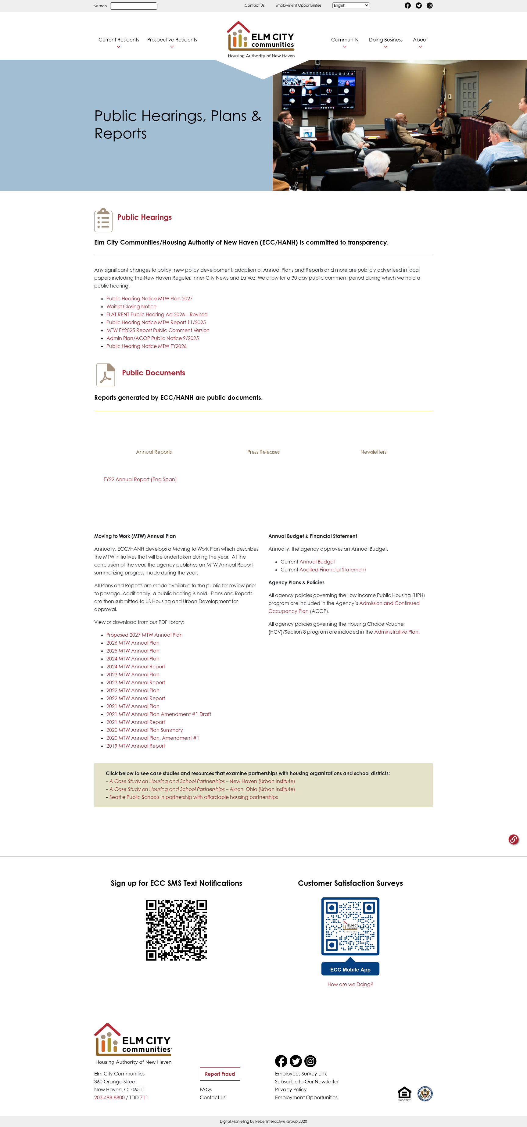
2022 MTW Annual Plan (133, 690)
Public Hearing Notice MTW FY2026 (146, 346)
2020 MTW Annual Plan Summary (144, 730)
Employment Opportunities (298, 5)
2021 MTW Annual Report (135, 722)
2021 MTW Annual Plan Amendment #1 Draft (158, 714)
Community (345, 40)
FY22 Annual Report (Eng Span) (140, 479)
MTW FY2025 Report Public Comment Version (158, 330)
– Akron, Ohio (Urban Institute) (202, 789)
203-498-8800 (109, 1097)
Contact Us (254, 5)
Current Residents (119, 40)
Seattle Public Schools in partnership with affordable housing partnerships (193, 797)
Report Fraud (220, 1074)
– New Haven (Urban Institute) (202, 781)
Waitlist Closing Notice (131, 306)
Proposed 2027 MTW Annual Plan (144, 635)
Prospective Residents (172, 40)
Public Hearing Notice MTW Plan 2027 (149, 298)
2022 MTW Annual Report (135, 698)
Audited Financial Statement (332, 570)
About (420, 40)
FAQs (206, 1089)
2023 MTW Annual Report (135, 682)
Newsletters (373, 452)
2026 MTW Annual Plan (133, 643)
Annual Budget (317, 562)
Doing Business (386, 40)
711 (144, 1097)
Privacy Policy (291, 1089)
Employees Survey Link (301, 1074)
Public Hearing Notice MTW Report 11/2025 (156, 322)
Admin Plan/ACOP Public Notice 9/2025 (152, 338)
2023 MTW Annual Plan (133, 674)
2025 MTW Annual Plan (133, 651)
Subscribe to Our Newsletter (307, 1082)
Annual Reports (154, 452)
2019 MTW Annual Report (135, 746)
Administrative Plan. (397, 632)
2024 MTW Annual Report (135, 667)
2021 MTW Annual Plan (133, 706)
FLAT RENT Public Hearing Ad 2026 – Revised (157, 314)
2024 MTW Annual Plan (133, 659)
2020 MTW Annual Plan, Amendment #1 (152, 738)
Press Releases (263, 452)
